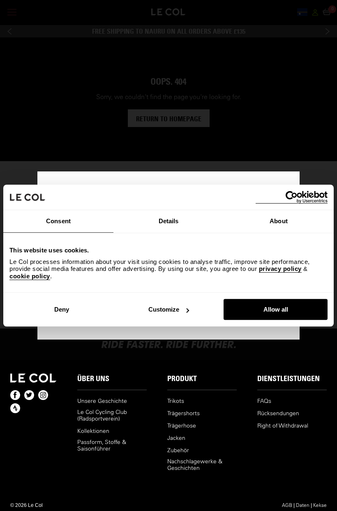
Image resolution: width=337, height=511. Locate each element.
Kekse (320, 505)
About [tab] (279, 220)
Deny (61, 309)
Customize (163, 309)
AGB (287, 505)
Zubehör (178, 450)
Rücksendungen (278, 413)
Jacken (176, 438)
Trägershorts (183, 413)
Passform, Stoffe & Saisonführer (101, 445)
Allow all (275, 309)
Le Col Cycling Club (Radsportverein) (102, 415)
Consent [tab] (58, 220)
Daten (302, 505)
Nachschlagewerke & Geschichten (194, 465)
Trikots (175, 401)
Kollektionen (93, 431)
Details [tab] (169, 220)
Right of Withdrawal (282, 425)
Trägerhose (181, 425)
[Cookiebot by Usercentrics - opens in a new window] (292, 197)
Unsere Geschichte (102, 401)
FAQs (264, 401)
